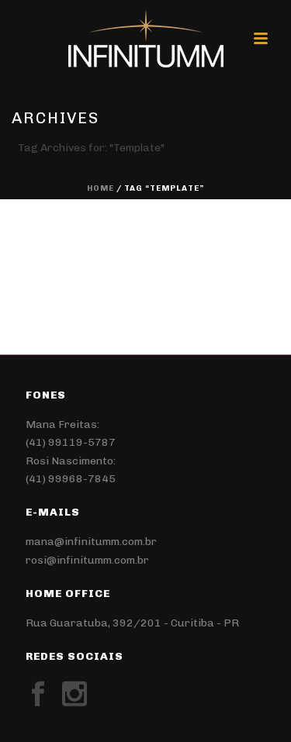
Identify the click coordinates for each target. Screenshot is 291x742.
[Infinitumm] (146, 39)
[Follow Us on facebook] (38, 694)
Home (100, 188)
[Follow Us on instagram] (74, 694)
